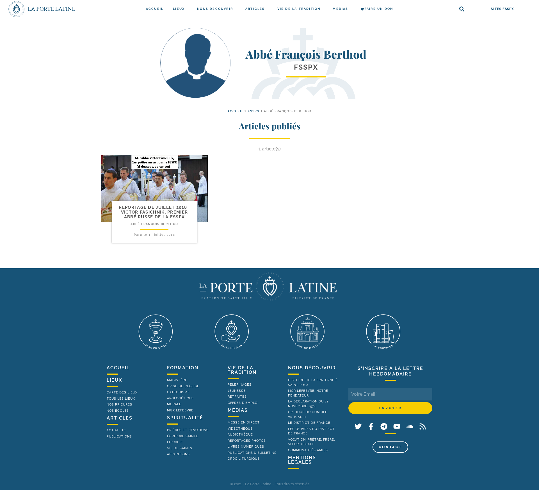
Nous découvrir (215, 9)
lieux (114, 380)
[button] (462, 9)
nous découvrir (312, 367)
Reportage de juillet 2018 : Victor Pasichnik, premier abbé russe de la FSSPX (154, 212)
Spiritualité (185, 417)
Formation (182, 367)
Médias (340, 9)
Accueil (154, 9)
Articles (255, 9)
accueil (235, 111)
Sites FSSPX (502, 9)
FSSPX (253, 111)
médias (238, 410)
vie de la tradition (242, 370)
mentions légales (302, 460)
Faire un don (379, 9)
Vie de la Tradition (299, 9)
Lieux (179, 9)
